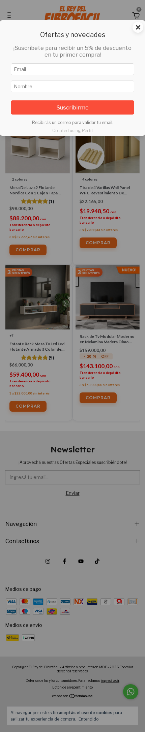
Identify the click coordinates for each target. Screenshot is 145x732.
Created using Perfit (72, 130)
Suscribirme (72, 107)
